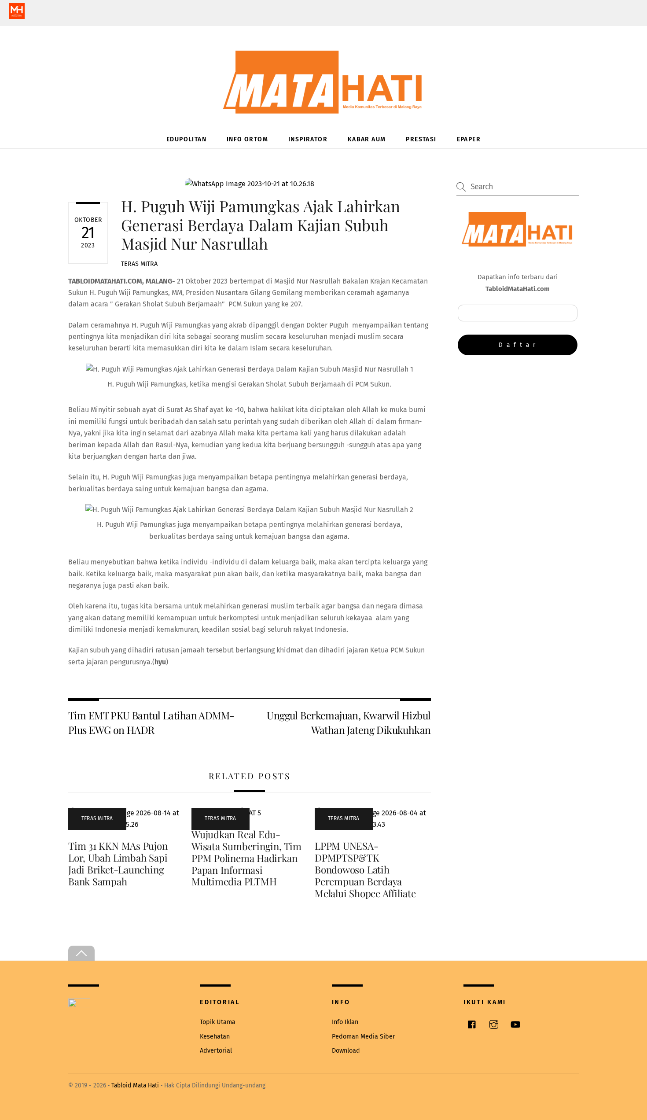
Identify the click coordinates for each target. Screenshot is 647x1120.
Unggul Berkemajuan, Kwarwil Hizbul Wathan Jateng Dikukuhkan (348, 722)
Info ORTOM (247, 139)
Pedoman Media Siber (363, 1036)
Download (346, 1050)
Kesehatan (215, 1036)
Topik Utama (217, 1022)
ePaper (469, 139)
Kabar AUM (367, 139)
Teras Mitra (139, 264)
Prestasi (421, 139)
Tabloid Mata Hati (135, 1085)
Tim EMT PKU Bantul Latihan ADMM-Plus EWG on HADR (151, 722)
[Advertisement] (517, 434)
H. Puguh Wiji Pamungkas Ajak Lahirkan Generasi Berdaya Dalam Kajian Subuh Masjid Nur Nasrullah (260, 224)
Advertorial (216, 1050)
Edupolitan (186, 139)
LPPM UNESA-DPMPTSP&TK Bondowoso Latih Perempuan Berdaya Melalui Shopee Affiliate (365, 869)
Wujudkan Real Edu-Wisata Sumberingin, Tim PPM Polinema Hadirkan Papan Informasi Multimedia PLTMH (246, 858)
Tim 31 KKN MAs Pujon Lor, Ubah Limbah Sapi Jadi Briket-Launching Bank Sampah (118, 863)
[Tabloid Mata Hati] (323, 107)
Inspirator (307, 139)
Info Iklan (345, 1022)
